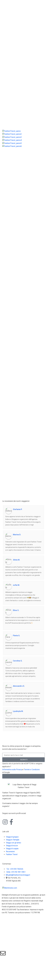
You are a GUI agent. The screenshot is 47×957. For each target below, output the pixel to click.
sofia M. (16, 585)
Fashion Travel (11, 854)
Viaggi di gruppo (12, 837)
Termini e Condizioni (32, 769)
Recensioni (10, 851)
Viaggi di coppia (12, 848)
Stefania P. (17, 509)
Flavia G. (16, 636)
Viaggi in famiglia (12, 840)
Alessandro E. (19, 686)
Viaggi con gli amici (13, 843)
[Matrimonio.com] (9, 888)
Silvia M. (16, 560)
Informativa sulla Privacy (12, 769)
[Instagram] (5, 822)
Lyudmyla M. (18, 711)
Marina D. (17, 535)
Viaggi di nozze (12, 845)
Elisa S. (16, 610)
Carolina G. (17, 661)
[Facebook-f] (11, 822)
